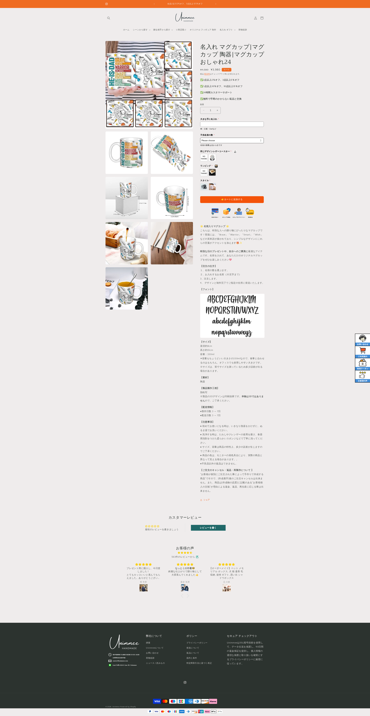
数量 (202, 105)
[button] (109, 18)
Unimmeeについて (155, 648)
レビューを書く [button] (208, 527)
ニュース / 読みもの (155, 663)
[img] (185, 553)
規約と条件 (191, 658)
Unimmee (116, 707)
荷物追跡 (150, 658)
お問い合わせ (152, 653)
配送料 (207, 74)
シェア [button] (207, 500)
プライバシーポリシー (197, 643)
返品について (192, 653)
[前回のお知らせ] (154, 4)
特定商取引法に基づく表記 (199, 663)
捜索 (148, 643)
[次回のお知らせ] (216, 4)
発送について (192, 648)
